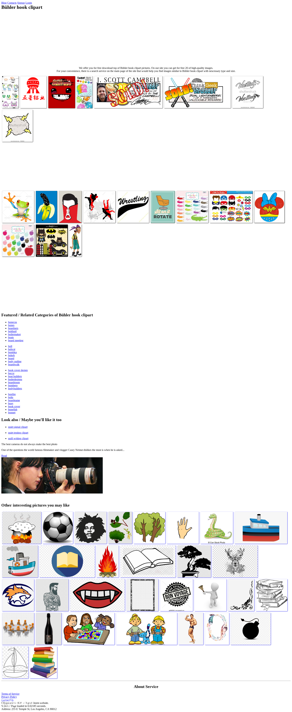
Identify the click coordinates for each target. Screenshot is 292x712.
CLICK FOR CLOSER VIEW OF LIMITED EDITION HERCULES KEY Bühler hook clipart (122, 102)
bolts (10, 397)
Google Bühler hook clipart (16, 137)
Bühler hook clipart (161, 218)
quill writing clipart (18, 438)
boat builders (15, 376)
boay (10, 403)
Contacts (12, 2)
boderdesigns (15, 379)
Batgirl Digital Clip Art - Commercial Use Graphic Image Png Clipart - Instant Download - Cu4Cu (50, 248)
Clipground (17, 702)
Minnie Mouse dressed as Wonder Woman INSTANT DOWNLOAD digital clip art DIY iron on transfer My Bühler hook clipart (269, 213)
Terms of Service (10, 693)
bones (11, 325)
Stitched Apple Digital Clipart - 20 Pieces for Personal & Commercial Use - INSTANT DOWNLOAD (18, 248)
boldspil (12, 331)
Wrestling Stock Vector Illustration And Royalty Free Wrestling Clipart (98, 216)
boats (11, 337)
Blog (4, 2)
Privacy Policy (9, 696)
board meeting (15, 340)
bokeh (11, 355)
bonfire (12, 394)
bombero (13, 385)
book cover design (18, 370)
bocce (11, 373)
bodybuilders (15, 388)
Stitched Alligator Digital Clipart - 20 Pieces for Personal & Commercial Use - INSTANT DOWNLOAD (192, 214)
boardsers (13, 328)
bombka (12, 352)
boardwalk (13, 364)
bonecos (12, 322)
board (11, 358)
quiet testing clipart (18, 432)
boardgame (14, 400)
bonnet (11, 412)
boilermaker (14, 334)
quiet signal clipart (18, 426)
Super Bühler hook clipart (61, 103)
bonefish (12, 409)
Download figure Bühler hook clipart (9, 101)
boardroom (14, 382)
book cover (14, 406)
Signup (21, 2)
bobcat (11, 349)
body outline (14, 361)
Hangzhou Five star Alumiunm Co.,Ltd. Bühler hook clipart (30, 101)
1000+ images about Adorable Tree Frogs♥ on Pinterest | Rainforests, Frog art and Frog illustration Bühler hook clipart (18, 214)
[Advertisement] (146, 38)
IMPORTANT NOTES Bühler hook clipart (185, 103)
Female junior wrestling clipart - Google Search (244, 102)
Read (4, 455)
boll (10, 346)
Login (29, 2)
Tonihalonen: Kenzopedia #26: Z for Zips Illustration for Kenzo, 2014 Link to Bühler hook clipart (46, 211)
